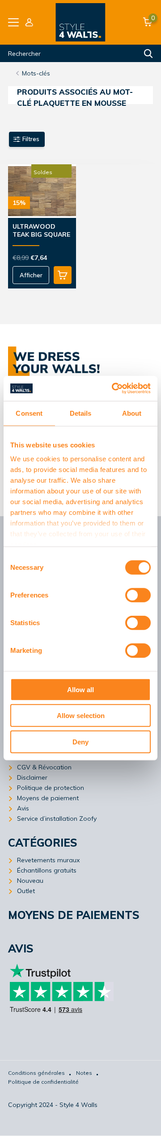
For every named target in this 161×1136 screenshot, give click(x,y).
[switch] (138, 595)
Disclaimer (32, 777)
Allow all (80, 689)
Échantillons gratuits (46, 870)
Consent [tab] (29, 413)
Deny (80, 741)
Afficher (31, 275)
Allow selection (81, 715)
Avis (23, 808)
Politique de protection (50, 788)
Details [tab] (81, 413)
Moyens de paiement (48, 798)
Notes (84, 1072)
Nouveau (30, 881)
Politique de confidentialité (43, 1081)
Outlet (26, 891)
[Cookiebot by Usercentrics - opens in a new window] (113, 388)
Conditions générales (36, 1072)
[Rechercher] (148, 53)
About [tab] (132, 413)
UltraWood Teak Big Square (41, 230)
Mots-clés (36, 73)
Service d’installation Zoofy (57, 818)
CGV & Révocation (44, 767)
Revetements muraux (48, 860)
